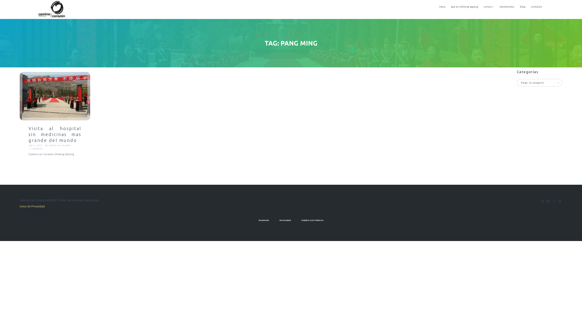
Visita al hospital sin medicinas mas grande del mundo (54, 134)
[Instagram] (554, 201)
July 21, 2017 (35, 145)
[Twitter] (559, 201)
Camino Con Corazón (59, 145)
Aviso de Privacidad (32, 206)
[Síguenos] (542, 201)
